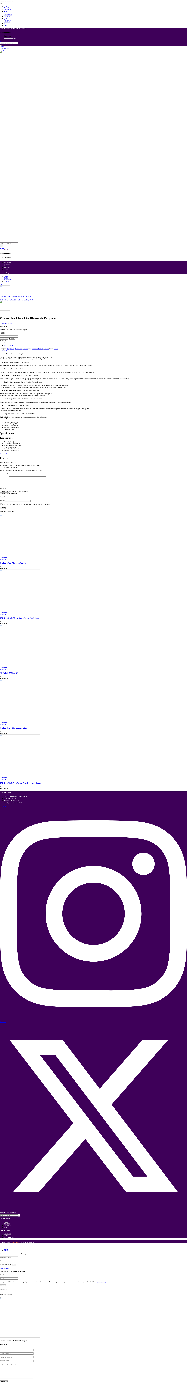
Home (6, 6)
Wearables (7, 22)
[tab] (93, 350)
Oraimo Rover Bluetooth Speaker (13, 728)
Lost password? (5, 1268)
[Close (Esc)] (6, 1289)
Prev (1, 284)
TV (5, 23)
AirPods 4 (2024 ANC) (9, 673)
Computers (7, 16)
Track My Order (9, 1237)
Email (2, 500)
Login (13, 1264)
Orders (6, 1235)
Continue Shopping (10, 38)
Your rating (4, 474)
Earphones (10, 349)
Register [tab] (6, 1250)
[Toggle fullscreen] (3, 1289)
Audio (6, 18)
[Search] (1, 245)
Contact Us (7, 10)
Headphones (8, 279)
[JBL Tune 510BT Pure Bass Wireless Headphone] (20, 609)
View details (4, 313)
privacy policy (101, 1282)
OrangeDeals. (16, 1242)
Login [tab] (6, 1249)
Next (1, 298)
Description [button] (3, 350)
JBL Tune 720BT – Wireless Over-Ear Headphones (20, 783)
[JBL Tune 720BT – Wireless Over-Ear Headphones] (20, 774)
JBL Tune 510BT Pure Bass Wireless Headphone (19, 618)
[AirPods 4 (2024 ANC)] (20, 664)
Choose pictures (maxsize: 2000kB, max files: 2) (15, 491)
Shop (5, 11)
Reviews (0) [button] (3, 454)
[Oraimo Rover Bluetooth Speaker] (20, 719)
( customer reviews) (6, 323)
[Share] (4, 1289)
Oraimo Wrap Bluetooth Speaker (13, 563)
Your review (4, 488)
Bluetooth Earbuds (37, 349)
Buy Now (11, 338)
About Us (7, 8)
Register (3, 1285)
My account (7, 1234)
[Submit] (19, 1215)
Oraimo (6, 281)
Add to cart (4, 338)
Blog (5, 25)
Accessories (7, 20)
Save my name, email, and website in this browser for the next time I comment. (26, 504)
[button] (0, 41)
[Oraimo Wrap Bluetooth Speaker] (20, 554)
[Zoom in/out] (1, 1289)
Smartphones (8, 15)
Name (2, 497)
